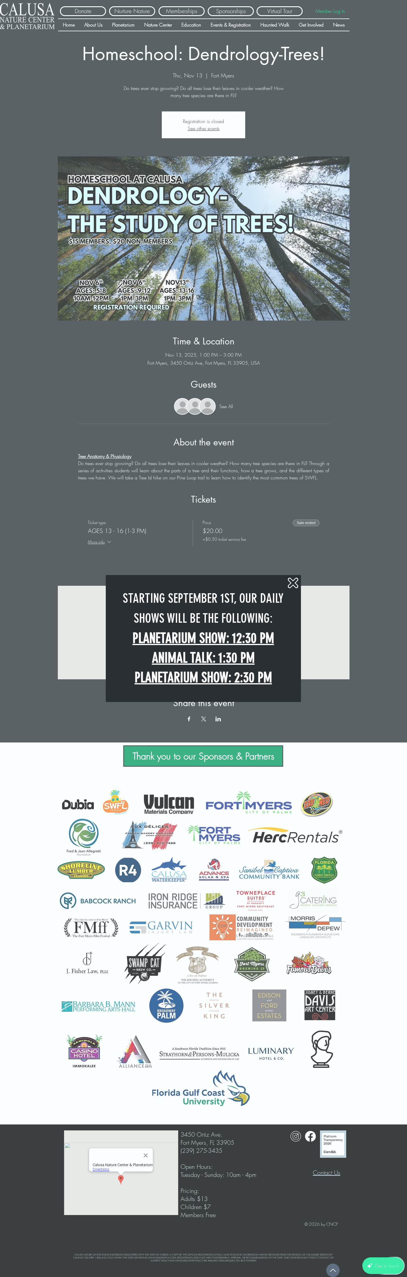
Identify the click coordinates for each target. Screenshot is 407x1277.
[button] (293, 583)
